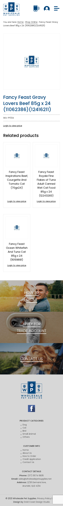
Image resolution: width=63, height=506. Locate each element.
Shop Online (31, 22)
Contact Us (28, 462)
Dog (25, 424)
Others (26, 436)
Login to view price (12, 125)
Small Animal (29, 433)
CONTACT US (31, 358)
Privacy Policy (44, 498)
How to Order (29, 456)
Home (20, 22)
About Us (27, 453)
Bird (24, 430)
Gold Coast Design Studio (37, 501)
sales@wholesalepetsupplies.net (35, 478)
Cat (24, 427)
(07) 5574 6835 (36, 475)
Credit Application (32, 459)
